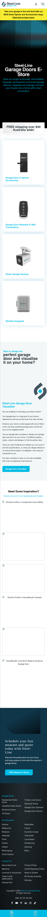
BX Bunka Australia (32, 876)
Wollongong (7, 850)
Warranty (5, 869)
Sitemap (28, 880)
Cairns (27, 828)
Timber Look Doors (32, 800)
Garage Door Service (33, 811)
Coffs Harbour (8, 854)
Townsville (29, 835)
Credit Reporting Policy (34, 869)
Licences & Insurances (11, 872)
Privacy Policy (30, 865)
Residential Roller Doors (9, 801)
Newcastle (29, 824)
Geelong (28, 847)
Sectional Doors (9, 809)
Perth (4, 839)
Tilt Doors (6, 813)
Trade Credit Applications (7, 877)
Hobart (5, 847)
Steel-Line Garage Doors (30, 890)
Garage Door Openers (33, 807)
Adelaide (6, 835)
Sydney (5, 824)
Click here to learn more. (23, 17)
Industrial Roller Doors (11, 806)
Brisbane (6, 832)
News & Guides (31, 872)
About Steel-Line (9, 865)
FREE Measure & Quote (19, 772)
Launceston (29, 839)
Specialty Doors (31, 803)
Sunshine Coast (31, 832)
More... (27, 850)
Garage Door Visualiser (16, 468)
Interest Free (7, 882)
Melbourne (6, 828)
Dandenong (29, 843)
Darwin (5, 843)
